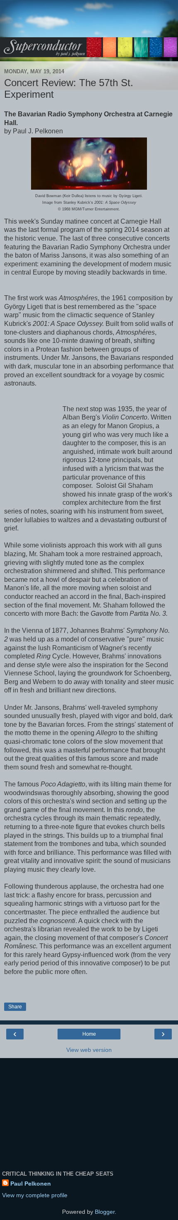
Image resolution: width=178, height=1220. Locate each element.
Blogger (105, 1211)
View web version (89, 1049)
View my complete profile (34, 1195)
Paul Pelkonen (30, 1183)
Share (15, 1007)
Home (89, 1034)
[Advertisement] (89, 22)
